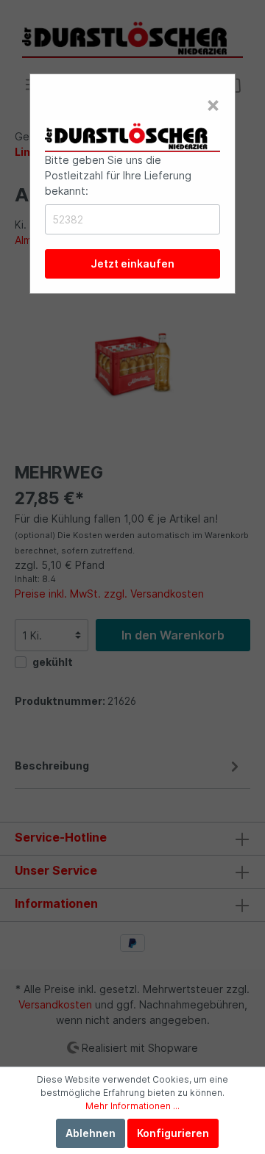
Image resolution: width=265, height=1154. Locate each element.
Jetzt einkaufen (132, 263)
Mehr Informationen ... (132, 1105)
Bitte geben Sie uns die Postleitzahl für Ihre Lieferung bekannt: (118, 175)
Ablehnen (91, 1133)
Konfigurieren (173, 1133)
